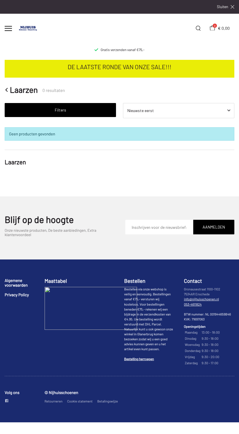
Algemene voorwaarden (16, 282)
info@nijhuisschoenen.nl (201, 299)
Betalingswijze (107, 401)
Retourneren (54, 401)
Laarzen (24, 90)
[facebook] (7, 401)
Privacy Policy (17, 294)
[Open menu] (8, 28)
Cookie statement (79, 401)
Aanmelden (214, 226)
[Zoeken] (198, 28)
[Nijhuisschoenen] (28, 28)
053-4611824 (193, 304)
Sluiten (222, 7)
